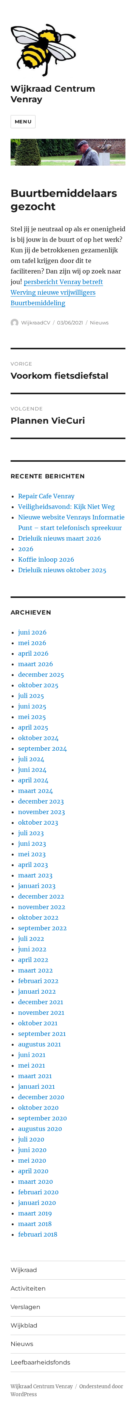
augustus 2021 (39, 1044)
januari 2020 (37, 1202)
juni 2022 (32, 949)
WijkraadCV (35, 323)
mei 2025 (32, 717)
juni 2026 (32, 632)
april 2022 (33, 959)
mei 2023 (32, 854)
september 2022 (42, 928)
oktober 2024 (38, 738)
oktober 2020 (38, 1107)
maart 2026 (35, 664)
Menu (23, 121)
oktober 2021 (37, 1023)
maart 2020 (35, 1181)
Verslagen (25, 1307)
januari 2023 (37, 886)
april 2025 (33, 727)
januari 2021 (36, 1086)
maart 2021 (35, 1076)
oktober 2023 (38, 822)
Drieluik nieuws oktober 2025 (62, 570)
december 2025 (41, 674)
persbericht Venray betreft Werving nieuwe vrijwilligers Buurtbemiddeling (57, 292)
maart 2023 (35, 875)
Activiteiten (28, 1288)
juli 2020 (31, 1139)
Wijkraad (24, 1270)
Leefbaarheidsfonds (40, 1362)
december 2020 (41, 1097)
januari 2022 (37, 991)
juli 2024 (31, 759)
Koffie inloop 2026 (46, 559)
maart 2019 (35, 1213)
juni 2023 (32, 843)
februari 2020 (38, 1192)
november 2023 (41, 812)
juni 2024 (32, 769)
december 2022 (41, 896)
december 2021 (40, 1002)
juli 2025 (31, 695)
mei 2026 (32, 643)
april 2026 (33, 653)
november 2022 (41, 907)
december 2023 (41, 801)
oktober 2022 (38, 917)
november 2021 (41, 1012)
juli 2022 (31, 938)
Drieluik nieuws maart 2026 (59, 538)
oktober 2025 (38, 685)
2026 (26, 549)
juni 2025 (32, 706)
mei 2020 (32, 1160)
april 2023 (33, 864)
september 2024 (42, 748)
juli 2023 (31, 833)
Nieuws (99, 323)
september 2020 (42, 1118)
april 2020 (33, 1171)
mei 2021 (31, 1065)
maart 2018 (35, 1224)
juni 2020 (32, 1150)
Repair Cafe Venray (46, 496)
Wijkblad (24, 1325)
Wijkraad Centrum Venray (42, 1386)
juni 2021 (31, 1055)
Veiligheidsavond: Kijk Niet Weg (66, 506)
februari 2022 (38, 981)
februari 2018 (37, 1234)
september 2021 (42, 1033)
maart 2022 (35, 970)
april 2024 (33, 780)
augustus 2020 (40, 1128)
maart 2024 (35, 790)
